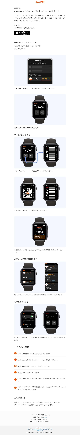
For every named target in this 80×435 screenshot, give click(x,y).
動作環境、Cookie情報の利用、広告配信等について (40, 429)
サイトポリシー (40, 427)
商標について (40, 430)
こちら (45, 417)
